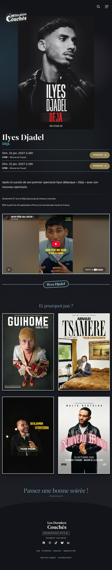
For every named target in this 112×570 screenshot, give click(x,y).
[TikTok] (56, 542)
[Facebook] (44, 542)
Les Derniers (56, 525)
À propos (46, 551)
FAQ (38, 551)
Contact (57, 551)
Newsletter (70, 551)
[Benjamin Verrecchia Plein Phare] (28, 435)
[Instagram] (50, 542)
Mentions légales (48, 558)
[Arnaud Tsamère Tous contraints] (84, 351)
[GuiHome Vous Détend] (28, 351)
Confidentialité (64, 558)
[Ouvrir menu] (107, 6)
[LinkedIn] (68, 542)
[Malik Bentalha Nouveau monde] (84, 435)
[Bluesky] (62, 542)
